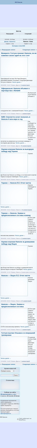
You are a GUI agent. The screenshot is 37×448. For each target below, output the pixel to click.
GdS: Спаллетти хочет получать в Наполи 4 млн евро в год (15, 118)
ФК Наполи (3, 417)
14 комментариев (26, 210)
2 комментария (25, 238)
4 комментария (25, 85)
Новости (18, 113)
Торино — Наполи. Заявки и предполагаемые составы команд (15, 214)
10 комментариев (26, 146)
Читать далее (17, 82)
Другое (18, 85)
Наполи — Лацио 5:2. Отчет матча (15, 275)
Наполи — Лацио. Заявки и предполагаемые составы (12, 305)
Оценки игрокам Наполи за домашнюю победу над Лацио (17, 242)
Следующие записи (30, 49)
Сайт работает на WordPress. (25, 419)
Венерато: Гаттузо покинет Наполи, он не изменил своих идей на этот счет (18, 54)
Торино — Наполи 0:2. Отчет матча (16, 183)
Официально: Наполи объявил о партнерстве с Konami (15, 89)
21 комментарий (26, 301)
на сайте (8, 394)
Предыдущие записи (7, 49)
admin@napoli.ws (6, 413)
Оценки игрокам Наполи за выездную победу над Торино (17, 150)
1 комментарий (25, 113)
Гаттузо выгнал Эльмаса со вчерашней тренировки (18, 334)
